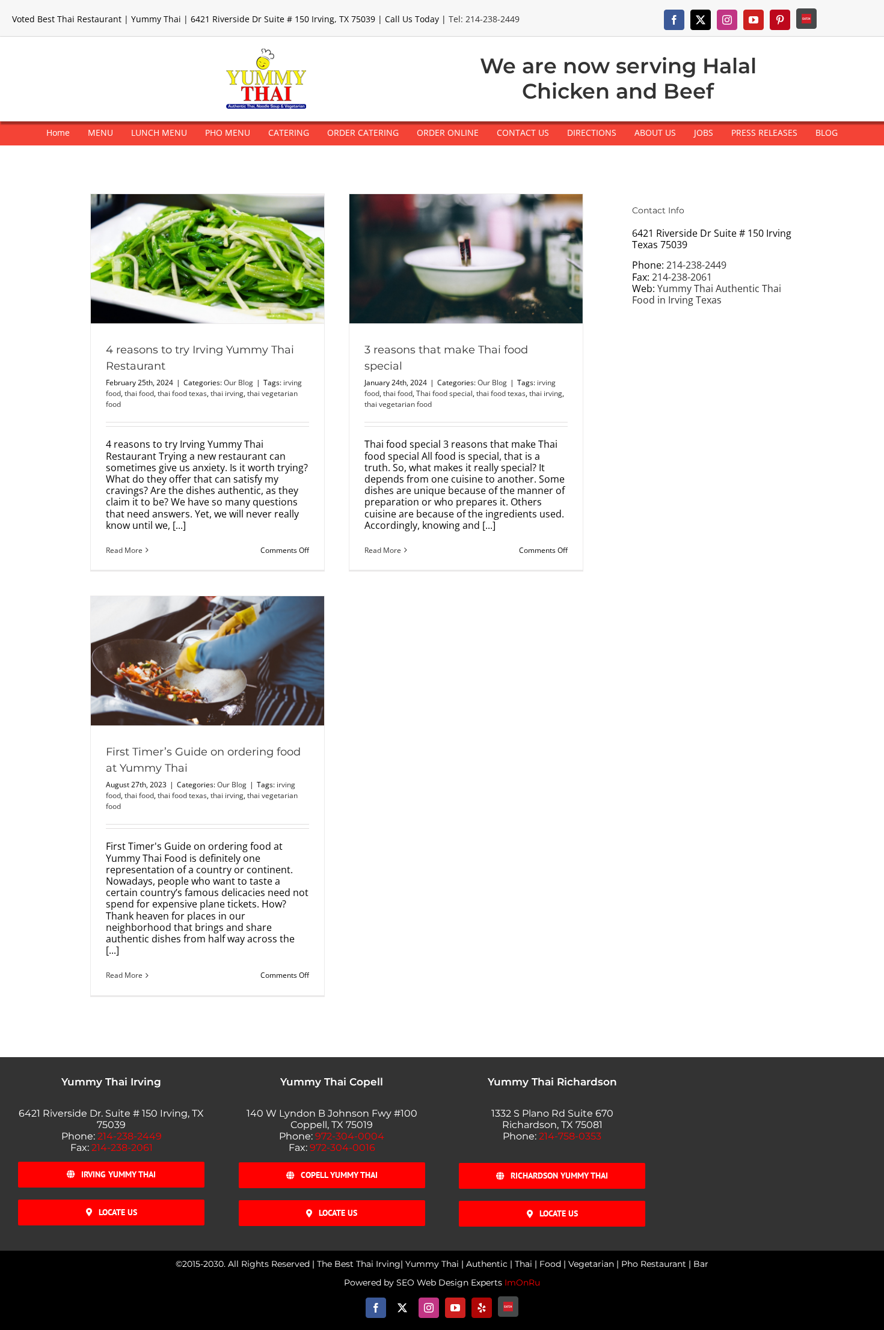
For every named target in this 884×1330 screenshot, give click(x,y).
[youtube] (753, 20)
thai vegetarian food (398, 404)
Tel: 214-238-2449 (484, 19)
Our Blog (238, 382)
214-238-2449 (696, 265)
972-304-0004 (349, 1136)
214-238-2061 (682, 277)
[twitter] (700, 20)
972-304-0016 (342, 1147)
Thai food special (444, 393)
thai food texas (182, 393)
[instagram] (727, 20)
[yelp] (481, 1308)
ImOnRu (522, 1282)
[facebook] (674, 20)
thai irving (227, 393)
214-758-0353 (570, 1136)
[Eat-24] (806, 18)
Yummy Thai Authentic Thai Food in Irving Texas (706, 294)
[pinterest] (780, 20)
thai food (139, 393)
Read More (124, 550)
